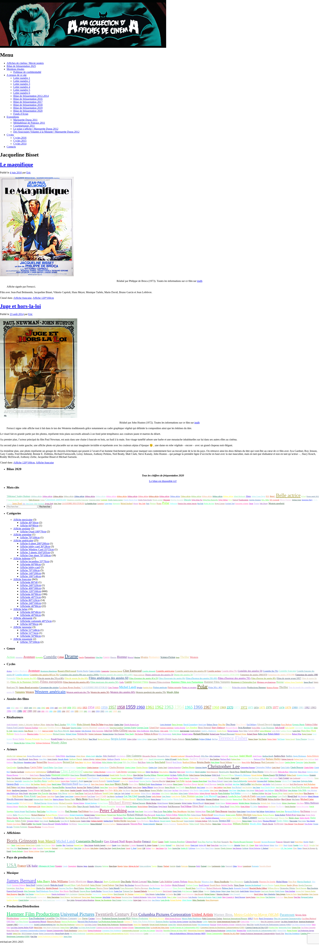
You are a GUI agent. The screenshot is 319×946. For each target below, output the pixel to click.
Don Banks (126, 881)
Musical (131, 657)
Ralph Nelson (176, 734)
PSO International (204, 924)
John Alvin (125, 845)
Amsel (128, 848)
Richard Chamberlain (77, 815)
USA (12, 865)
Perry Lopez (94, 811)
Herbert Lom (144, 784)
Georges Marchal (158, 781)
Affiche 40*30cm (29, 522)
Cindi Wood (276, 767)
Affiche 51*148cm (30, 630)
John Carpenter (98, 731)
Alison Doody (233, 756)
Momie (135, 503)
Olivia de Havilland (211, 806)
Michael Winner (71, 734)
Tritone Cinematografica (215, 933)
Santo (203, 818)
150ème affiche (58, 496)
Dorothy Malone (126, 775)
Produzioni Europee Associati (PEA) (116, 918)
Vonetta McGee (183, 824)
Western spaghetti (276, 503)
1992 (47, 711)
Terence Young (253, 739)
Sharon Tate (283, 818)
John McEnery (269, 790)
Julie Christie (165, 793)
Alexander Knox (163, 756)
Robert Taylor (310, 815)
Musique (137, 657)
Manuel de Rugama (308, 848)
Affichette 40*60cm (30, 615)
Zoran (34, 848)
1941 (35, 708)
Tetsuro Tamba (257, 821)
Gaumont (24, 918)
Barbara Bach (225, 759)
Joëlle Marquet (264, 845)
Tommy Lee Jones (14, 824)
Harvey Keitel (109, 784)
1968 (215, 707)
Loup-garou (108, 503)
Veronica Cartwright (123, 824)
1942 (39, 708)
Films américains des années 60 (108, 678)
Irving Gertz (137, 900)
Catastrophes (23, 500)
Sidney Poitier (20, 821)
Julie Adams (156, 793)
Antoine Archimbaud (253, 885)
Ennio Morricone (78, 881)
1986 (19, 711)
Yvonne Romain (48, 827)
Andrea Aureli (267, 756)
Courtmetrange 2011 (24, 125)
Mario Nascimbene (53, 897)
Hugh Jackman (167, 784)
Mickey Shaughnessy (289, 803)
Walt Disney (264, 503)
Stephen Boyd (108, 821)
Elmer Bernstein (179, 888)
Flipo (295, 848)
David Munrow (65, 897)
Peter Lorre (158, 811)
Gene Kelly (18, 781)
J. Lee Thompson (267, 728)
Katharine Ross (246, 793)
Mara (276, 845)
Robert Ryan (291, 815)
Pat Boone (271, 806)
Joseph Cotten (108, 793)
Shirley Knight (305, 818)
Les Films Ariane (21, 921)
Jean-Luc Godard (47, 731)
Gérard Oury (154, 728)
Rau (231, 842)
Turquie (154, 866)
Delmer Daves (212, 724)
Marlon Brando (129, 799)
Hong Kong (113, 866)
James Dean (104, 787)
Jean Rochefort (247, 787)
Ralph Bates (280, 811)
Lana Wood (50, 796)
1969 (223, 707)
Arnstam (217, 848)
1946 (52, 708)
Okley (53, 845)
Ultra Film (159, 930)
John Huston (155, 731)
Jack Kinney (299, 728)
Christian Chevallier (85, 894)
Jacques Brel (300, 891)
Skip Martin (64, 891)
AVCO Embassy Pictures (29, 933)
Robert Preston (268, 815)
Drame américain (139, 675)
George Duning (268, 885)
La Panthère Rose (91, 503)
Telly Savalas (213, 821)
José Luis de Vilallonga (93, 793)
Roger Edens (54, 891)
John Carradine (204, 790)
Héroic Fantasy (285, 500)
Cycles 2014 (19, 143)
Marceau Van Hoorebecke (103, 900)
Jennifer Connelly (76, 790)
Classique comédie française (77, 500)
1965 (189, 707)
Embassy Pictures (128, 927)
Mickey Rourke (276, 803)
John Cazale (214, 790)
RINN (281, 845)
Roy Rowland (68, 739)
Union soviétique (145, 866)
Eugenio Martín (298, 724)
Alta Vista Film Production (65, 924)
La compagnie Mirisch (37, 921)
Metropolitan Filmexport (196, 930)
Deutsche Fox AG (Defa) (231, 933)
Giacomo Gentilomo (167, 728)
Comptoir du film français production (108, 927)
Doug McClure (138, 775)
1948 (60, 708)
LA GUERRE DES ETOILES (73, 503)
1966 (198, 706)
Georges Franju (130, 728)
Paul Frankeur (31, 811)
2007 (110, 711)
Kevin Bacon (298, 793)
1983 (313, 707)
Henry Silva (133, 784)
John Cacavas (313, 894)
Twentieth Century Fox (116, 914)
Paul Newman (71, 811)
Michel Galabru (187, 803)
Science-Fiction (167, 657)
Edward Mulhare (256, 775)
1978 (281, 707)
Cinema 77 (128, 921)
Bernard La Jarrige (55, 762)
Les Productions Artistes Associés (110, 921)
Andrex (289, 756)
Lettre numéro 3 (21, 84)
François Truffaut (31, 728)
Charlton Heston (188, 767)
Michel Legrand (139, 881)
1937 (21, 708)
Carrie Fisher (36, 767)
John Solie (77, 848)
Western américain (50, 691)
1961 (150, 707)
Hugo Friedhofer (221, 882)
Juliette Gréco (193, 793)
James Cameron (18, 731)
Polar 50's (227, 687)
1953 (84, 707)
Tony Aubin (71, 900)
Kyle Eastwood (187, 891)
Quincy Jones (225, 891)
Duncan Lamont (163, 775)
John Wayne (62, 793)
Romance (154, 657)
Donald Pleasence (88, 775)
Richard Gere (111, 815)
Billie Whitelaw (107, 762)
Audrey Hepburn (19, 671)
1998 (72, 711)
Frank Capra (43, 728)
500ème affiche (132, 496)
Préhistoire (173, 503)
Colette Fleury (88, 772)
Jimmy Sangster (75, 731)
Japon (85, 866)
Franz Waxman (116, 897)
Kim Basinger (309, 793)
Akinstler (237, 845)
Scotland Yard (230, 503)
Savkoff (108, 845)
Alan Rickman (70, 756)
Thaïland (166, 866)
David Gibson (258, 894)
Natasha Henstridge (107, 806)
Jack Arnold (279, 728)
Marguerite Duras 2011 (25, 119)
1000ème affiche (36, 496)
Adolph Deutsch (52, 888)
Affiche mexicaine (23, 519)
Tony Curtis (26, 823)
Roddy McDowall (81, 818)
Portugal (204, 866)
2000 (81, 711)
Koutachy (225, 842)
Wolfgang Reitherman (43, 743)
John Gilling (120, 730)
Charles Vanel (162, 767)
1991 (43, 711)
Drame (71, 656)
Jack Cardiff (289, 728)
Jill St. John (117, 790)
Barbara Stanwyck (287, 759)
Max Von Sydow (249, 799)
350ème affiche (101, 496)
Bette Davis (79, 762)
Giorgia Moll (252, 781)
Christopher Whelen (287, 888)
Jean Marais (227, 787)
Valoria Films (281, 930)
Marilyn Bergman (141, 888)
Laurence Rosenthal (35, 900)
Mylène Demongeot (59, 806)
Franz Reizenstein (127, 888)
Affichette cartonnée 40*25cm (36, 621)
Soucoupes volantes (241, 503)
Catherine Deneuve (69, 767)
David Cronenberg (190, 724)
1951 (74, 707)
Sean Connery (249, 817)
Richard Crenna (89, 815)
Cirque (42, 500)
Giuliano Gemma (274, 781)
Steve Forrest (131, 821)
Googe (114, 845)
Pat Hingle (280, 806)
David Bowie (190, 772)
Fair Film (34, 936)
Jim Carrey (134, 790)
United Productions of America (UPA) (50, 936)
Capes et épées (13, 500)
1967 (207, 707)
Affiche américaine (23, 540)
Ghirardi (286, 842)
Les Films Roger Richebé (87, 927)
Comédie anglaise (214, 671)
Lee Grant (91, 796)
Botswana (184, 866)
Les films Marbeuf (309, 918)
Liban (209, 866)
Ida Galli (201, 784)
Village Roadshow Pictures (226, 924)
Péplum (153, 503)
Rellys (15, 815)
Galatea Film (79, 924)
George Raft (124, 781)
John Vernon (53, 793)
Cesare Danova (81, 767)
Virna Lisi (159, 824)
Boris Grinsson (22, 840)
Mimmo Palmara (12, 806)
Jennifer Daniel (88, 790)
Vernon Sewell (290, 739)
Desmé (26, 851)
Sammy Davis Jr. (194, 818)
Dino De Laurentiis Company (270, 921)
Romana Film (241, 930)
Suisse (125, 866)
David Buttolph (119, 894)
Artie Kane (20, 888)
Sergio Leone (118, 738)
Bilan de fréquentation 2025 (21, 66)
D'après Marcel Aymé (130, 500)
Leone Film (172, 924)
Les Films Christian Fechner (301, 924)
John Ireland (250, 790)
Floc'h (311, 842)
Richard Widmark (135, 815)
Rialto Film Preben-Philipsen (144, 921)
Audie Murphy (183, 759)
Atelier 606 (202, 845)
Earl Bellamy (252, 724)
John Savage (33, 793)
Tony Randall (37, 824)
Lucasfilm (50, 918)
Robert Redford (280, 815)
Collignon (191, 848)
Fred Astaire (244, 778)
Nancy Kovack (83, 806)
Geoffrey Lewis (54, 781)
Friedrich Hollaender (140, 897)
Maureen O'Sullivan (212, 799)
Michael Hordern (52, 803)
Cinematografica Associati (130, 930)
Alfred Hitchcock (239, 496)
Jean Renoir (28, 731)
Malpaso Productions (139, 918)
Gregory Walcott (24, 784)
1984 (9, 711)
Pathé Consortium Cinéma (212, 918)
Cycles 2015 (19, 140)
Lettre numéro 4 (21, 87)
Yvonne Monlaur (34, 827)
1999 (76, 711)
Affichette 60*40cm (30, 612)
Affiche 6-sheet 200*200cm (34, 543)
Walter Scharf (151, 897)
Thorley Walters (282, 821)
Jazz (24, 503)
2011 (119, 711)
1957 (112, 707)
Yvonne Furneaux (20, 827)
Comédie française (287, 671)
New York (142, 503)
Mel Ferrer (262, 799)
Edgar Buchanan (205, 775)
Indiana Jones (296, 500)
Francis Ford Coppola (15, 727)
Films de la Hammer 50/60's (25, 682)
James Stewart (159, 787)
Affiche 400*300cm (30, 588)
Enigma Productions (94, 930)
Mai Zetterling (302, 796)
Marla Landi (105, 799)
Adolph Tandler (227, 885)
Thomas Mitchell (269, 821)
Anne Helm (43, 759)
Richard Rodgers (175, 900)
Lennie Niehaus (180, 881)
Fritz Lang (66, 728)
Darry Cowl (181, 772)
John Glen (132, 731)
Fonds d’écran (20, 113)
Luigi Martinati (50, 851)
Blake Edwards (83, 724)
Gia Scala (188, 781)
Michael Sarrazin (138, 803)
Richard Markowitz (214, 888)
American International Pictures (235, 918)
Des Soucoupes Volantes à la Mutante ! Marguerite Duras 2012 (46, 131)
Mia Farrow (296, 799)
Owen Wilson (245, 806)
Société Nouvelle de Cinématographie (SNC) (262, 930)
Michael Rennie (103, 803)
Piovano (61, 848)
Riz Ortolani (129, 885)
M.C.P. (306, 845)
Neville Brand (120, 806)
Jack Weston (21, 787)
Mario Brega (82, 799)
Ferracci (146, 841)
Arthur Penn (50, 724)
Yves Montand (299, 824)
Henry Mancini (95, 881)
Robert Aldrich (274, 734)
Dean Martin (258, 772)
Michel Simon (220, 803)
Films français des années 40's (76, 682)
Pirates (159, 503)
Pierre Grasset (241, 811)
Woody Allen (173, 692)
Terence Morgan (236, 821)
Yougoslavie (72, 866)
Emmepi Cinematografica (55, 930)
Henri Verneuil (204, 727)
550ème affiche (143, 496)
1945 (47, 708)
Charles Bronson (116, 767)
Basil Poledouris (42, 891)
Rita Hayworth (149, 815)
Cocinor (91, 918)
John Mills (302, 790)
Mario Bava (305, 731)
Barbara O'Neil (259, 759)
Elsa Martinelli (16, 778)
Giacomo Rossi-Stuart (199, 781)
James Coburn (93, 787)
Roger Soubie (134, 841)
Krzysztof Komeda (155, 891)
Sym (173, 845)
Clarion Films (82, 930)
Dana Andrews (164, 772)
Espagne (58, 866)
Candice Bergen (290, 762)
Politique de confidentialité (27, 72)
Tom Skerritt (311, 821)
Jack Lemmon (276, 784)
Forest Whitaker (161, 778)
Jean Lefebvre (218, 787)
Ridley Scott (262, 734)
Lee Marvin (111, 796)
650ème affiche (164, 496)
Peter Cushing (113, 810)
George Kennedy (99, 781)
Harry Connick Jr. (228, 897)
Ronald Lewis (118, 818)
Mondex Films (255, 921)
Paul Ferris (10, 897)
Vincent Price (136, 824)
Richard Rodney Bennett (42, 894)
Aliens (248, 496)
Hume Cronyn (178, 784)
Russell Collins (175, 818)
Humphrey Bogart (190, 784)
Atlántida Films (240, 924)
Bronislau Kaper (127, 897)
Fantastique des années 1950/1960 (224, 675)
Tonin (170, 848)
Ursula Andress (61, 823)
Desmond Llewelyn (60, 775)
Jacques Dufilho (58, 787)
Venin (13, 845)
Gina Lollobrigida (240, 781)
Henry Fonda (121, 784)
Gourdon (59, 845)
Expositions (13, 116)
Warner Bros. (223, 914)
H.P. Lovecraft (274, 500)
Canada (65, 866)
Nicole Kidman (143, 806)
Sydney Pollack (205, 739)
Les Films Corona (91, 924)
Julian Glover (146, 793)
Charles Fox (40, 888)
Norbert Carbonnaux (95, 734)
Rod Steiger (59, 818)
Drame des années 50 (183, 675)
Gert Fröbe (180, 781)
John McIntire (292, 790)
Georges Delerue (18, 885)
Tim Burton (262, 739)
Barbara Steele (299, 759)
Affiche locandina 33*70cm (34, 561)
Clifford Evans (53, 772)
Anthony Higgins (89, 759)
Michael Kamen (209, 894)
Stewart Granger (165, 821)
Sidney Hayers (142, 739)
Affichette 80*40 (29, 582)
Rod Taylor (69, 818)
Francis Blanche (184, 778)
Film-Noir (99, 657)
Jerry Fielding (166, 885)
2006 (106, 711)
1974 (256, 707)
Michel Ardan (151, 803)
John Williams (59, 881)
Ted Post (215, 739)
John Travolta (43, 793)
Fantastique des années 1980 (306, 675)
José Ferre (71, 793)
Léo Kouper (86, 848)
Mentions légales (15, 69)
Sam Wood (93, 739)
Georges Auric (41, 897)
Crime (60, 657)
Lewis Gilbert (253, 731)
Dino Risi (221, 724)
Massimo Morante (223, 894)
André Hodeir (244, 891)
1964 (179, 706)
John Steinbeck (39, 503)
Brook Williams (226, 762)
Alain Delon (60, 756)
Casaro (160, 842)
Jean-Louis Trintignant (283, 787)
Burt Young (279, 762)
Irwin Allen (256, 728)
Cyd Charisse (132, 772)
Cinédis (205, 921)
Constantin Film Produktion (111, 930)
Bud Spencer (256, 762)
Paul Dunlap (29, 894)
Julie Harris (174, 793)
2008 (115, 711)
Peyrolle (312, 845)
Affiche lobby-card (30, 567)
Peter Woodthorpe (180, 811)
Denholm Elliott (312, 772)
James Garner (137, 787)
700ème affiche (175, 496)
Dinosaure (166, 500)
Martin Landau (167, 799)
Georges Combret (116, 728)
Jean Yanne (256, 787)
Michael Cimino (59, 734)
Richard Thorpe (252, 734)
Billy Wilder (71, 724)
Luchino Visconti (286, 731)
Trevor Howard (48, 824)
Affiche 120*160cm (43, 297)
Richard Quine (240, 734)
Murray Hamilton (47, 806)
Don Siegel (241, 724)
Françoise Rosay (204, 778)
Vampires (20, 692)
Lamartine (100, 503)
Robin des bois (209, 503)
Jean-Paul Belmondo (301, 787)
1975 (262, 707)
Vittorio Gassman (169, 824)
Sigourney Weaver (33, 821)
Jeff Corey (55, 790)
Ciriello (38, 845)
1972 (244, 707)
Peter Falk (131, 811)
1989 (35, 711)
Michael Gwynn (40, 803)
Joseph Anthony (195, 731)
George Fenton (251, 897)
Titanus (98, 918)
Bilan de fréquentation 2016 (28, 99)
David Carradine (200, 772)
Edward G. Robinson (243, 775)
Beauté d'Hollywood (67, 671)
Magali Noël (292, 796)
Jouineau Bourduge (177, 842)
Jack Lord (286, 784)
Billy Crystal (117, 762)
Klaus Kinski (30, 796)
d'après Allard (68, 848)
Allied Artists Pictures (173, 918)
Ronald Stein (191, 888)
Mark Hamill (94, 799)
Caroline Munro (23, 767)
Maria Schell (28, 799)
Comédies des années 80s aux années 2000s (79, 675)
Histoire (113, 657)
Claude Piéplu (309, 767)
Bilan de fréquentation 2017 (28, 101)
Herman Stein (146, 900)
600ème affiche (154, 496)
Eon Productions (37, 918)
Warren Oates (216, 824)
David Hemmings (212, 772)
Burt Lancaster (267, 762)
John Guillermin (143, 731)
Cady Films (74, 927)
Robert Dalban (172, 815)
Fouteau (155, 845)
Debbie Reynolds (270, 772)
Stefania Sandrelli (97, 821)
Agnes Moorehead (34, 756)
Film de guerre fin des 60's (76, 678)
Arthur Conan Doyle (258, 496)
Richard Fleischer (201, 734)
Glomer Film (296, 927)
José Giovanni (184, 731)
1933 (17, 708)
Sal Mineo (184, 818)
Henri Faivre (209, 848)
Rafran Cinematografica (46, 933)
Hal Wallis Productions (77, 933)
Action (11, 657)
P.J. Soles (253, 806)
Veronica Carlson (109, 824)
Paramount (287, 914)
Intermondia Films (285, 927)
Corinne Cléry (111, 772)
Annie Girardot (52, 759)
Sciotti (290, 845)
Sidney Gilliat (132, 739)
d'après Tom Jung (105, 848)
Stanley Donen (164, 739)
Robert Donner (196, 815)
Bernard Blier (42, 762)
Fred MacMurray (253, 778)
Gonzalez (40, 848)
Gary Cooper (284, 778)
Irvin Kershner (244, 727)
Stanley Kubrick (178, 739)
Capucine (299, 762)
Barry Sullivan (309, 759)
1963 (168, 706)
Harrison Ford (70, 783)
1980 (295, 707)
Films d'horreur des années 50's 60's (201, 678)
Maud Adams (200, 799)
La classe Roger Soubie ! (70, 687)
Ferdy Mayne (105, 778)
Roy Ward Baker (80, 739)
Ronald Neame (57, 739)
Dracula (187, 499)
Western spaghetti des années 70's (151, 692)
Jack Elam (236, 784)
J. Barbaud (264, 848)
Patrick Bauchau (290, 806)
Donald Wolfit (114, 775)
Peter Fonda (139, 811)
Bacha (301, 845)
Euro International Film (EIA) (159, 933)
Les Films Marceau (195, 921)
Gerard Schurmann (187, 894)
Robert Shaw (301, 815)
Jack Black (228, 784)
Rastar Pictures (292, 930)
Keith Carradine (288, 793)
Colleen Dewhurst (100, 772)
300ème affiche (90, 496)
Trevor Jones (86, 897)
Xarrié (292, 842)
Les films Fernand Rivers (289, 921)
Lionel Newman (182, 897)
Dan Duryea (155, 772)
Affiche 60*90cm (29, 624)
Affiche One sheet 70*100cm (35, 555)
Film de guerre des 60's (26, 678)
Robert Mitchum (244, 815)
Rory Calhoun (128, 818)
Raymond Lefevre (307, 897)
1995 (59, 711)
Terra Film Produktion (292, 933)
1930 (8, 708)
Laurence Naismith (80, 796)
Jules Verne (57, 503)
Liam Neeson (166, 796)
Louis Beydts (165, 900)
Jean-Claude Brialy (268, 787)
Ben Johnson (18, 762)
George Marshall (89, 727)
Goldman (245, 848)
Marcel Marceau (313, 796)
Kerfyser (209, 842)
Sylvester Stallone (201, 821)
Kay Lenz (268, 793)
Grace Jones (296, 781)
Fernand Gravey (116, 778)
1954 (91, 707)
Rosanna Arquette (141, 818)
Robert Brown (160, 815)
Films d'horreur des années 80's (263, 678)
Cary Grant (58, 767)
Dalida (148, 772)
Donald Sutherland (103, 775)
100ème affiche (47, 496)
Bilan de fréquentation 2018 (28, 104)
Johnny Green (30, 888)
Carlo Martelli (114, 888)
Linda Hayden (176, 796)
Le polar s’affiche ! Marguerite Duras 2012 (35, 128)
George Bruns (85, 891)
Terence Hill (224, 820)
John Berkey (94, 848)
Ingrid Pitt (220, 784)
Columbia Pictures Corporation (164, 914)
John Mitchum (312, 790)
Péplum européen (174, 687)
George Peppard (113, 781)
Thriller (184, 657)
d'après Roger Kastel (118, 848)
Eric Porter (46, 778)
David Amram (301, 888)
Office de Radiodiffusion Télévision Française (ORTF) (188, 933)
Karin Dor (214, 793)
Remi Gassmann (96, 897)
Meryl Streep (286, 799)
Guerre (106, 657)
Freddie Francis (54, 727)
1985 (14, 711)
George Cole (88, 781)
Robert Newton (257, 815)
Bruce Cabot (237, 762)
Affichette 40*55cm (30, 597)
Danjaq (85, 918)
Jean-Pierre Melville (61, 731)
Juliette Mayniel (205, 793)
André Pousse (257, 756)
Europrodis (145, 924)
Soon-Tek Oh (64, 821)
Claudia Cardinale (17, 772)
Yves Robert (308, 824)
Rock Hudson (48, 818)
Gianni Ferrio (176, 891)
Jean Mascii (46, 841)
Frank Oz (214, 778)
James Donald (113, 787)
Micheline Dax (255, 803)
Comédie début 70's (229, 671)
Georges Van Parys (66, 888)
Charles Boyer (104, 767)
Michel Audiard (127, 503)
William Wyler (30, 743)
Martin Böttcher (20, 897)
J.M (143, 848)
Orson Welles (235, 806)
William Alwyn (273, 888)
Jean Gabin (209, 787)
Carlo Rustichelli (82, 885)
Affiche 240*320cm (30, 585)
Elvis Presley (26, 778)
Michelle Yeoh (265, 803)
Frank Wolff (235, 778)
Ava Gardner (215, 759)
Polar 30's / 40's (215, 687)
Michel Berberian (255, 848)
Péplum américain (160, 687)
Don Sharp (230, 724)
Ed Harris (173, 775)
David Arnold (167, 891)
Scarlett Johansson (212, 818)
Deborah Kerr (283, 772)
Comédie (50, 657)
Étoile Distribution (70, 930)
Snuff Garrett (204, 885)
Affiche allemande (23, 618)
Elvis (230, 500)
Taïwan (239, 866)
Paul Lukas (41, 811)
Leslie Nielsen (156, 796)
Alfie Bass (205, 756)
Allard (154, 841)
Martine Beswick (190, 799)
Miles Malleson (311, 803)
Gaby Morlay (264, 778)
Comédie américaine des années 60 (191, 671)
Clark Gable (285, 767)
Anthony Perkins (100, 759)
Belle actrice (288, 495)
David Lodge (224, 772)
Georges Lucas (143, 728)
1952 (79, 707)
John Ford (108, 731)
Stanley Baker (85, 821)
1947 (56, 708)
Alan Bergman (154, 888)
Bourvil (169, 762)
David (285, 845)
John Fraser (232, 790)
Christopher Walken (263, 767)
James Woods (170, 787)
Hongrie (120, 866)
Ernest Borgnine (57, 778)
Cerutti (139, 848)
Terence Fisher (233, 738)
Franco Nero (194, 778)
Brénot (272, 845)
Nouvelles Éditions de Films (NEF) (175, 930)
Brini (257, 845)
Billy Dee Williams (130, 762)
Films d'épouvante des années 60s (172, 678)
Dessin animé (158, 500)
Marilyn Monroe (58, 799)
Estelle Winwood (70, 778)
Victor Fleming (301, 739)
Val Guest (281, 739)
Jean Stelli (38, 731)
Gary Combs (273, 778)
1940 (30, 708)
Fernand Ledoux (127, 778)
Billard (303, 496)
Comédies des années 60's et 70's (44, 675)
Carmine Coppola (43, 885)
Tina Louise (293, 821)
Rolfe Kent (279, 897)
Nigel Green (153, 806)
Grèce (223, 866)
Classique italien (94, 500)
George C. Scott (76, 781)
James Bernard (21, 880)
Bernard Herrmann (142, 885)
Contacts (11, 146)
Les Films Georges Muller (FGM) (22, 927)
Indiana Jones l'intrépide (293, 682)
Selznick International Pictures (187, 924)
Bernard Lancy (79, 845)
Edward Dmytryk (265, 724)
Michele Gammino (232, 803)
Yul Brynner (279, 824)
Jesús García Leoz (49, 900)
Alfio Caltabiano (214, 756)
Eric (28, 172)
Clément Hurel (191, 842)
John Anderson (184, 790)
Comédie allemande (148, 671)
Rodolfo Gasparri (100, 845)
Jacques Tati (308, 728)
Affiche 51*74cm (29, 633)
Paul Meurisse (51, 811)
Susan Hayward (177, 821)
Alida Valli (224, 756)
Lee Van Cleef (130, 796)
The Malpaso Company (66, 918)
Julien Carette (183, 793)
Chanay (251, 845)
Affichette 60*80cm (30, 564)
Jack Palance (12, 787)
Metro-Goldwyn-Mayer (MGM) (256, 914)
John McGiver (281, 790)
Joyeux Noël (49, 503)
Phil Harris (191, 811)
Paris (147, 503)
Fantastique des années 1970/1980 (281, 675)
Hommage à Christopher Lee (243, 682)
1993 (51, 711)
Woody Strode (267, 824)
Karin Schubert (224, 793)
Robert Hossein (219, 815)
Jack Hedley (266, 784)
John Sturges (174, 731)
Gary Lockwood (295, 778)
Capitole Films (231, 930)
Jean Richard (237, 787)
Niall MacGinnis (131, 806)
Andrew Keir (279, 756)
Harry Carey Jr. (84, 784)
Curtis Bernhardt (165, 724)
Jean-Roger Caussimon (19, 790)
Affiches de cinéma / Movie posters (25, 63)
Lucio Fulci (296, 731)
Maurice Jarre (208, 882)
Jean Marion (156, 900)
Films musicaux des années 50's (104, 682)
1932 (13, 708)
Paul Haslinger (270, 897)
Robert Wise (296, 734)
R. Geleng (148, 845)
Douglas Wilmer (150, 775)
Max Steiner (153, 881)
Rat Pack (200, 503)
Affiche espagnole (22, 639)
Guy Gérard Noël (114, 841)
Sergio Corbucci (104, 739)
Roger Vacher (200, 848)
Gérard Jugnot (170, 781)
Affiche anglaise (21, 528)
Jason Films (68, 936)
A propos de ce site (17, 75)
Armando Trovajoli (241, 888)
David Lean (202, 724)
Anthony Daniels (75, 759)
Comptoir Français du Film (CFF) (256, 927)
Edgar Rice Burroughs (210, 500)
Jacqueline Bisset (32, 787)
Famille (81, 657)
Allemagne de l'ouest (46, 866)
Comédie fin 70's (270, 671)
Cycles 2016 (19, 137)
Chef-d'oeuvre (34, 500)
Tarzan (251, 503)
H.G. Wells (265, 500)
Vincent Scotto (107, 891)
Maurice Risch (237, 799)
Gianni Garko (227, 781)
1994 (54, 711)
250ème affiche (79, 496)
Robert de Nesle (291, 894)
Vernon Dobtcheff (96, 824)
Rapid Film (212, 921)
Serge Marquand (272, 818)
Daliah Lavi (141, 772)
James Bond (17, 503)
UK (29, 865)
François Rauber (310, 891)
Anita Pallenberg (12, 759)
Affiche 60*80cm (29, 525)
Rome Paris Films (13, 930)
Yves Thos (202, 842)
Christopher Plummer (247, 767)
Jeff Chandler (46, 790)
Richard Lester (214, 734)
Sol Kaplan (169, 894)
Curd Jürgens (121, 772)
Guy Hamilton (191, 728)
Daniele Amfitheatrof (58, 894)
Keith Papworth (31, 897)
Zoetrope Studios (162, 921)
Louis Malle (276, 731)
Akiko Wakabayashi (48, 756)
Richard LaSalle (139, 894)
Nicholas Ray (82, 734)
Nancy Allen (72, 806)
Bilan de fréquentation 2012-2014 (31, 96)
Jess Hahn (109, 790)
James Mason (147, 787)
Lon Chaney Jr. (222, 796)
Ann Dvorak (23, 759)
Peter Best (297, 897)
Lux (79, 918)
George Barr (176, 848)
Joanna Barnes (144, 790)
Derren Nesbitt (45, 775)
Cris (165, 848)
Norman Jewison (108, 734)
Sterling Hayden (120, 821)
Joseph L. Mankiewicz (208, 731)
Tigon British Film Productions (108, 924)
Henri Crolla (235, 891)
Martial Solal (96, 894)
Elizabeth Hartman (303, 775)
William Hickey (226, 824)
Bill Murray (88, 762)
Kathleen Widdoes (258, 793)
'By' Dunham (129, 894)
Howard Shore (70, 885)
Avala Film (137, 924)
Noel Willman (186, 806)
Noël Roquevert (174, 806)
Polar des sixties (239, 687)
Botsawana (192, 866)
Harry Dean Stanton (97, 784)
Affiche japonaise (22, 627)
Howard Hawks (232, 728)
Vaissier (187, 845)
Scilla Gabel (237, 818)
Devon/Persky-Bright (62, 933)
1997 (68, 711)
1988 (29, 711)
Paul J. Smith (217, 897)
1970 (230, 707)
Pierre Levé (194, 845)
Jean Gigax (223, 845)
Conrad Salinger (108, 885)
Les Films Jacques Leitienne (178, 921)
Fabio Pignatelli (234, 894)
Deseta (243, 845)
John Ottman (260, 897)
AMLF (250, 918)
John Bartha (194, 790)
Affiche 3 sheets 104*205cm (35, 552)
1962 (159, 706)
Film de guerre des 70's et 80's (50, 678)
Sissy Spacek (44, 821)
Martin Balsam (143, 799)
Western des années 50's (100, 692)
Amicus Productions (69, 921)
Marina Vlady (69, 799)
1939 (26, 708)
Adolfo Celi (11, 756)
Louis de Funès (248, 796)
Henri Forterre (116, 900)
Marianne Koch (38, 799)
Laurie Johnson (280, 885)
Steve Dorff (30, 885)
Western (194, 657)
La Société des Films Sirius (160, 927)
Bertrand (55, 848)
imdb (199, 281)
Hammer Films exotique (159, 682)
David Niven (235, 772)
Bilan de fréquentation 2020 (28, 110)
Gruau (42, 851)
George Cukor (76, 728)
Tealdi (166, 842)
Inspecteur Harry (307, 500)
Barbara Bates (235, 759)
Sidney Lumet (152, 739)
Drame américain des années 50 (159, 675)
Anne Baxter (33, 759)
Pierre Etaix (215, 845)
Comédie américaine (165, 671)
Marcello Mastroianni (15, 799)
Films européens (51, 682)
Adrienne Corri (21, 756)
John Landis (164, 731)
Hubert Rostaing (255, 891)
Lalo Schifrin (166, 881)
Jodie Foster (167, 790)
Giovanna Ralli (262, 781)
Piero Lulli (210, 811)
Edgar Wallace (223, 500)
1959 (131, 706)
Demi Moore (302, 772)
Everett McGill (82, 778)
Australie (91, 866)
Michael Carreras (45, 734)
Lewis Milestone (265, 731)
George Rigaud (134, 781)
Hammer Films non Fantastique (187, 682)
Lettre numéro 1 (21, 78)
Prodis (256, 918)
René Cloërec (79, 888)
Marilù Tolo (48, 799)
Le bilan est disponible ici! (163, 481)
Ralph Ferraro (279, 891)
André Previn (155, 885)
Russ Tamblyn (164, 818)
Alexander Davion (149, 756)
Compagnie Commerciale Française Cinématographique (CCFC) (107, 933)
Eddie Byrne (183, 775)
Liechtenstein (216, 866)
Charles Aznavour (93, 767)
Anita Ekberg (313, 756)
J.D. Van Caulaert (286, 848)
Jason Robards (190, 787)
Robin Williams (36, 818)
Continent (104, 500)
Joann (119, 845)
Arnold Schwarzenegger (156, 759)
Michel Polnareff (178, 885)
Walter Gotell (194, 824)
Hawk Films (38, 927)
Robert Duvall (207, 815)
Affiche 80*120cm (30, 600)
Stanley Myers (292, 885)
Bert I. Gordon (60, 724)
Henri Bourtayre (12, 894)
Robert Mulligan (285, 734)
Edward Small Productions (158, 924)
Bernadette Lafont (30, 762)
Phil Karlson (139, 734)
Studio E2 (184, 848)
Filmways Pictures (54, 921)
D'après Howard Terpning (243, 842)
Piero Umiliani (290, 891)
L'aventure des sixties (49, 687)
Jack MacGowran (296, 784)
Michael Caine (307, 799)
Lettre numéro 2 (21, 81)
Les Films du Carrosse (147, 930)
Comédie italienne (22, 675)
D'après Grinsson (226, 848)
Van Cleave (119, 885)
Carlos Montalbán (310, 762)
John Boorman (86, 731)
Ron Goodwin (312, 888)
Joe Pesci (175, 790)
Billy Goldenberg (72, 894)
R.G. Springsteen (165, 734)
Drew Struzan (88, 845)
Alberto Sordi (90, 756)
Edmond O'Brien (227, 775)
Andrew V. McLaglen (25, 724)
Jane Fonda (180, 787)
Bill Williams (97, 762)
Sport (177, 657)
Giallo (121, 682)
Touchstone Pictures (126, 924)
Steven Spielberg (192, 739)
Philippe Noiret (200, 811)
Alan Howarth (199, 894)
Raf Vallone (260, 811)
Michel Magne (282, 882)
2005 (102, 711)
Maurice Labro (33, 734)
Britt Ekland (215, 762)
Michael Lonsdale (66, 803)
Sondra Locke (54, 821)
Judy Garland (125, 793)
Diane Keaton (74, 775)
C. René (133, 848)
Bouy (153, 848)
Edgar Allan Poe (197, 500)
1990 (39, 711)
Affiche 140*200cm (30, 573)
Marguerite (116, 503)
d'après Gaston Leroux (115, 500)
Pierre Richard (251, 811)
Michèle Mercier (244, 803)
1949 (64, 708)
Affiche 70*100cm (30, 537)
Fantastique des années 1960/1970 (253, 675)
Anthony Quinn (127, 759)
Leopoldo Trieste (144, 796)
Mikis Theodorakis (198, 900)
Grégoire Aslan (306, 781)
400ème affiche (111, 496)
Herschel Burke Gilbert (258, 888)
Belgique (105, 866)
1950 (69, 708)
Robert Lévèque (34, 851)
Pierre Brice (232, 811)
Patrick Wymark (19, 811)
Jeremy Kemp (99, 790)
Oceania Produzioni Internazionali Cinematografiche (257, 933)
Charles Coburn (130, 767)
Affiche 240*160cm (30, 603)
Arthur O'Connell (171, 759)
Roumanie (255, 866)
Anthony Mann (39, 724)
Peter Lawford (148, 811)
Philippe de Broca (151, 734)
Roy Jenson (152, 817)
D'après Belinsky (17, 851)
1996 (63, 711)
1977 (275, 707)
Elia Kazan (276, 724)
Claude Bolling (23, 900)
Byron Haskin (108, 724)
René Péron (299, 842)
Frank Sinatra (224, 778)
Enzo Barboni (286, 724)
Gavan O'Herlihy (307, 778)
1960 (140, 707)
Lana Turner (41, 796)
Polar (165, 503)
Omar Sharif (224, 806)
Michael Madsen (78, 803)
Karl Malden (236, 793)
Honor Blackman (156, 784)
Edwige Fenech (269, 775)
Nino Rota (292, 882)
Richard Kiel (121, 815)
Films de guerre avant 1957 (289, 678)
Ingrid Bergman (210, 784)
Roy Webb (177, 894)
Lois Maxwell (210, 796)
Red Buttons (305, 811)
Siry (30, 848)
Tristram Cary (128, 891)
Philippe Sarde (227, 888)
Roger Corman (220, 503)
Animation (19, 657)
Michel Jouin (30, 845)
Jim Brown (126, 790)
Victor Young (239, 885)
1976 (269, 707)
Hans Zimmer (288, 897)
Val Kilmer (73, 824)
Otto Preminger (119, 734)
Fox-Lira (213, 924)
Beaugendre (47, 848)
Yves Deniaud (288, 824)
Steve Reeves (154, 821)
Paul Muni (61, 811)
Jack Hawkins (256, 784)
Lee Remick (119, 796)
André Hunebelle (12, 724)
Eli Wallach (280, 775)
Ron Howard (45, 739)
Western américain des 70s (78, 692)
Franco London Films (26, 924)
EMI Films (11, 921)
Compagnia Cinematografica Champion (33, 930)
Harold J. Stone (46, 784)
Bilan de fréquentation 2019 (28, 107)
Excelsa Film (273, 927)
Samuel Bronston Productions (215, 930)
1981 (301, 707)
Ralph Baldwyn (270, 811)
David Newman (240, 897)
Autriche (172, 866)
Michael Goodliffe (13, 803)
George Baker (65, 781)
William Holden (241, 823)
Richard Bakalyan (38, 815)
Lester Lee (118, 891)
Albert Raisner (187, 900)
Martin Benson (156, 799)
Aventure (29, 657)
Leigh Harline (96, 891)
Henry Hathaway (218, 727)
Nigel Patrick (162, 806)
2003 (93, 711)
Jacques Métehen (107, 894)
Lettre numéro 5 (21, 90)
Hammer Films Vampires (217, 682)
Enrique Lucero (37, 778)
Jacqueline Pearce (45, 787)
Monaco (160, 866)
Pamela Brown (263, 806)
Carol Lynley (12, 767)
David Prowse (246, 772)
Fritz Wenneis (150, 894)
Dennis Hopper (12, 775)
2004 (98, 711)
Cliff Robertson (41, 772)
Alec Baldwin (120, 756)
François (279, 842)
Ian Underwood (76, 897)
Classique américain (55, 499)
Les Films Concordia (308, 927)
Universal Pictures (77, 914)
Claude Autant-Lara (131, 724)
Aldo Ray (99, 756)
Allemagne (98, 866)
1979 (288, 707)
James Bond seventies (29, 687)
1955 (97, 707)
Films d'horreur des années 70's (234, 678)
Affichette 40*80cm (30, 606)
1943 (43, 708)
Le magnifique (16, 164)
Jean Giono (29, 503)
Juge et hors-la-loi (20, 306)
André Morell (245, 756)
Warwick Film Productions (87, 921)
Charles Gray (153, 767)
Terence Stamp (247, 821)
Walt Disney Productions (51, 927)
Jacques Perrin (70, 787)
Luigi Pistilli (282, 796)
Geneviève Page (28, 781)
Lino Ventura (113, 687)
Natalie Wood (94, 806)
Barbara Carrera (247, 759)
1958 (121, 707)
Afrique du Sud (133, 866)
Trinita (256, 503)
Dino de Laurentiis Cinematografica (287, 918)
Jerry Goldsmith (112, 881)
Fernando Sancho (149, 778)
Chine (235, 866)
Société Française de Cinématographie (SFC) (185, 927)
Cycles (10, 134)
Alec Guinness (134, 755)
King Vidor (243, 731)
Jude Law (117, 793)
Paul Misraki (74, 891)
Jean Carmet (201, 787)
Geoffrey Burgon (12, 900)
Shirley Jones (294, 818)
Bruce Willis (246, 762)
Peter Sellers (167, 811)
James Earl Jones (125, 787)
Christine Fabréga (201, 767)
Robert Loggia (230, 815)
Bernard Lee (68, 762)
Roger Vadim (18, 739)
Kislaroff (168, 845)
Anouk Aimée (63, 759)
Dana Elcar (172, 772)
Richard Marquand (227, 734)
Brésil (198, 866)
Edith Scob (216, 775)
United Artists (202, 914)
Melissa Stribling (274, 799)
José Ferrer (79, 793)
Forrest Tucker (172, 778)
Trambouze (69, 845)
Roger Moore (94, 818)
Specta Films (64, 927)
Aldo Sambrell (109, 756)
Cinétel (146, 933)
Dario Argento (177, 724)
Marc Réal (13, 848)
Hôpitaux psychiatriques (266, 682)
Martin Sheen (178, 799)
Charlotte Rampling (174, 767)
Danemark (228, 866)
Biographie (39, 657)
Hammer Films (140, 682)
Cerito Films (245, 921)
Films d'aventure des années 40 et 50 (143, 678)
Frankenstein (243, 500)
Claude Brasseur (296, 767)
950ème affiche (228, 496)
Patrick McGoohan (302, 806)
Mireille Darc (23, 806)
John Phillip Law (12, 793)
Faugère (295, 845)
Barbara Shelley (273, 759)
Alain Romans (90, 888)
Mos (63, 845)
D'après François (274, 848)
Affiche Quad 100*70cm (33, 531)
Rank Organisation (266, 918)
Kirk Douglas (17, 796)
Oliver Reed (198, 806)
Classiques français (116, 671)
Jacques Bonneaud (268, 842)
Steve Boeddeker (303, 894)
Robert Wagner (24, 818)
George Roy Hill (103, 728)
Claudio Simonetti (247, 894)
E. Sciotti (132, 845)
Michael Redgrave (91, 803)
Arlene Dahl (138, 759)
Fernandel (11, 678)
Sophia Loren (75, 821)
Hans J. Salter (171, 897)
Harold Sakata (56, 784)
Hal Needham (35, 784)
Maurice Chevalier (226, 799)
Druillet (306, 842)
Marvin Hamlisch (304, 882)
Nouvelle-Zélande (265, 866)
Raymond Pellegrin (292, 811)
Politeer (148, 848)
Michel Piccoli (198, 803)
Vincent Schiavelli (149, 824)
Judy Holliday (135, 793)
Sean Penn (261, 818)
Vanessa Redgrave (84, 824)
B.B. (267, 496)
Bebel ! (272, 496)
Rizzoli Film (279, 933)
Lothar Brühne (160, 894)
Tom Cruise (302, 821)
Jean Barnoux (237, 848)
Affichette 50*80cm (30, 636)
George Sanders (145, 781)
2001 (85, 711)
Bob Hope (142, 762)
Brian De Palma (97, 724)
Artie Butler (106, 897)
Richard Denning (101, 815)
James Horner (95, 885)
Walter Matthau (206, 824)
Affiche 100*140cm (30, 576)
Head (208, 845)
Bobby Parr (150, 762)
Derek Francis (34, 775)
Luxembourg (247, 866)
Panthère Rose (147, 687)
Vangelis (207, 891)
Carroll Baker (48, 767)
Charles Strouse (215, 891)
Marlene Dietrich (116, 799)
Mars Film (250, 924)
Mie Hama (300, 803)
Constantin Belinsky (89, 841)
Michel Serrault (209, 803)
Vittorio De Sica (19, 743)
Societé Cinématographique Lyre (45, 924)
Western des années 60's (122, 692)
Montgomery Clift (34, 806)
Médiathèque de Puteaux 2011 (29, 122)
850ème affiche (207, 496)
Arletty (145, 759)
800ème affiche (196, 496)
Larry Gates (59, 796)
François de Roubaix (205, 897)
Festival (235, 500)
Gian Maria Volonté (215, 781)
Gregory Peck (13, 784)
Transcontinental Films (142, 927)
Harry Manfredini (269, 894)
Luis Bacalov (192, 897)
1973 (250, 707)
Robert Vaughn (12, 818)
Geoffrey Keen (40, 781)
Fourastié (257, 842)
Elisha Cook (291, 775)
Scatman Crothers (226, 818)
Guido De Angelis (251, 882)
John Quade (23, 793)
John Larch (259, 790)
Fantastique (90, 657)
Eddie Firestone (194, 775)
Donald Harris (215, 885)
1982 (307, 707)
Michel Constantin (175, 803)
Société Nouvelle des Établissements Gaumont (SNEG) (272, 924)
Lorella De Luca (234, 796)
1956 (104, 707)
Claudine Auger (30, 772)
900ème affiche (217, 496)
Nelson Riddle (161, 897)
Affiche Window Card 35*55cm (37, 549)
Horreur (122, 657)
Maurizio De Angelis (267, 882)
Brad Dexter (177, 762)
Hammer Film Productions (33, 914)
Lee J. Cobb (101, 796)
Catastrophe (105, 671)
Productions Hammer (256, 687)
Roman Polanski (32, 739)
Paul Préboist (83, 811)
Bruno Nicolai (194, 881)
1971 (237, 707)
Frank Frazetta (20, 845)
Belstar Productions (136, 933)
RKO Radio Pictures (156, 918)
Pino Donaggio (236, 882)
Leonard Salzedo (140, 891)
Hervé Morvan (46, 845)
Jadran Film (17, 933)
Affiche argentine (22, 534)
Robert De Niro (184, 815)
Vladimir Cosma (192, 885)
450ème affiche (122, 496)
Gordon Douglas (179, 728)
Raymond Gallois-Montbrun (84, 900)
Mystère (144, 657)
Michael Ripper (120, 803)
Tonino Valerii (272, 739)
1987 (25, 711)
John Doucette (223, 790)
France (21, 865)
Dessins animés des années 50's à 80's (116, 675)
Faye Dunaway (93, 778)
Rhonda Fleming (24, 815)
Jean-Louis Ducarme (268, 891)
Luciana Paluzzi (271, 796)
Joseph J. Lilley (60, 900)
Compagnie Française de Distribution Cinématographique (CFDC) (222, 927)
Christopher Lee (224, 766)
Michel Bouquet (162, 803)
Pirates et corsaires (189, 687)
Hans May (21, 894)
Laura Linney (69, 796)
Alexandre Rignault (192, 756)
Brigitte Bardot (82, 671)
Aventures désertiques (48, 671)
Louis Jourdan (261, 796)
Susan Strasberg (189, 821)
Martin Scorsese (20, 734)
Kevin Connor (232, 731)
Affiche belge (20, 609)
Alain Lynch (180, 845)
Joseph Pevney (222, 731)
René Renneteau (23, 848)
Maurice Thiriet (102, 888)
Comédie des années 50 (250, 671)
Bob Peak (217, 842)
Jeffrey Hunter (64, 790)
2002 (89, 711)
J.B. (247, 845)
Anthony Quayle (113, 759)
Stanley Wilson (198, 891)
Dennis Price (24, 775)
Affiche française (23, 297)
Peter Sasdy (129, 734)
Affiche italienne (22, 558)
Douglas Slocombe (177, 500)
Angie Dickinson (299, 756)
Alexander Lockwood (177, 756)
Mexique (80, 866)
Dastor (299, 848)
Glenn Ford (287, 781)
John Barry (43, 881)
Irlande (178, 866)
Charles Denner (142, 767)
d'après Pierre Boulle (145, 500)
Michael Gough (26, 803)
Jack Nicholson (309, 784)
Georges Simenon (255, 500)
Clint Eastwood (132, 670)
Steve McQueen (143, 821)
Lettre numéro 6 (21, 93)
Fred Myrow (201, 888)
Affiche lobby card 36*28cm (35, 546)
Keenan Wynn (277, 793)
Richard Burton (51, 815)
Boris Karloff (160, 762)
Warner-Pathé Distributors (192, 918)
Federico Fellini (311, 724)
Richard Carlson (187, 734)
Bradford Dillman (189, 762)
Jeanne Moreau (34, 790)
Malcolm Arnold (56, 885)
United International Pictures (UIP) (228, 921)
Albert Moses (80, 756)
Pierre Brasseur (221, 811)
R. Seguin (161, 845)
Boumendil (140, 845)
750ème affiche (186, 496)
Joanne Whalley (157, 790)
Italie (35, 865)
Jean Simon (160, 848)
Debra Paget (293, 772)
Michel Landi (127, 687)
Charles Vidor (118, 724)
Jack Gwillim (245, 784)
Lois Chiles (199, 796)
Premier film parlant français (187, 503)
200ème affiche (69, 496)
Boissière (230, 845)
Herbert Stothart (127, 900)
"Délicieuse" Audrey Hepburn (18, 496)
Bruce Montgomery (212, 900)
